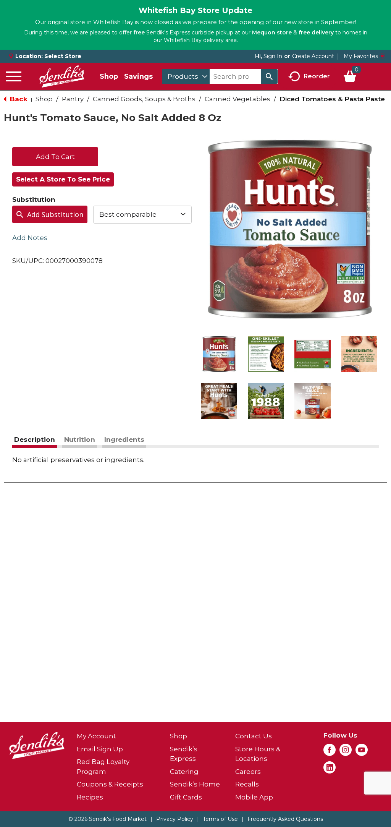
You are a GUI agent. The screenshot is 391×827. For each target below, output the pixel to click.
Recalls (247, 784)
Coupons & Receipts (110, 784)
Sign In (272, 56)
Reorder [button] (317, 75)
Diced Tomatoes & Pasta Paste (332, 99)
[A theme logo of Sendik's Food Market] (61, 76)
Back (17, 99)
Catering (184, 771)
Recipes (90, 797)
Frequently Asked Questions (285, 819)
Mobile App (254, 797)
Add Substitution (55, 214)
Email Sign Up (100, 749)
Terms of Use (220, 819)
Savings (138, 76)
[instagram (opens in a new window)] (345, 752)
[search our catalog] (269, 76)
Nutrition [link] (79, 439)
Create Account (313, 56)
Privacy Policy (174, 819)
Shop (109, 76)
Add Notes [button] (29, 237)
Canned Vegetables (237, 99)
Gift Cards (186, 797)
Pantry (73, 99)
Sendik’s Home (195, 784)
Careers (248, 771)
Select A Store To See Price (63, 179)
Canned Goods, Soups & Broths (144, 99)
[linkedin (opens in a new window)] (329, 769)
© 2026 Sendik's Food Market (107, 819)
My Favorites (361, 56)
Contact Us (253, 736)
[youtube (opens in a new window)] (361, 752)
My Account (96, 736)
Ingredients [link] (124, 439)
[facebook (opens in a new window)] (329, 752)
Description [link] (34, 439)
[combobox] (186, 76)
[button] (219, 354)
